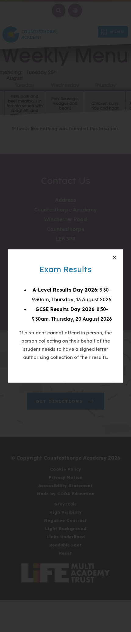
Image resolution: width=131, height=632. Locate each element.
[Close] (114, 257)
